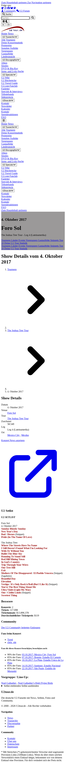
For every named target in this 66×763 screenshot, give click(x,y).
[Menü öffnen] (3, 120)
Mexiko (25, 435)
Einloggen (35, 627)
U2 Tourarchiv (8, 37)
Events (22, 240)
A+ (9, 25)
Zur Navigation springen (39, 2)
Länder (15, 240)
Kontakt (11, 738)
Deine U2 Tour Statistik (15, 243)
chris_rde (11, 642)
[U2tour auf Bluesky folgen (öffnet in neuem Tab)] (12, 8)
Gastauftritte (44, 240)
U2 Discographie (9, 60)
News (11, 33)
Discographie (13, 723)
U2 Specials (7, 75)
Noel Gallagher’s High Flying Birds (35, 683)
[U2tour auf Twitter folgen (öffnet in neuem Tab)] (2, 8)
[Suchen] (32, 17)
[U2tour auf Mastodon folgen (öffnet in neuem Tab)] (15, 8)
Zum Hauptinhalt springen (14, 2)
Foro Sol (11, 413)
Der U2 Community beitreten (15, 627)
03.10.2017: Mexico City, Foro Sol (39, 654)
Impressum (12, 746)
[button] (33, 686)
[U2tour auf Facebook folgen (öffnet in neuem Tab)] (8, 8)
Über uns (11, 741)
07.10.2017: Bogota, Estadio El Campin (41, 657)
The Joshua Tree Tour (18, 330)
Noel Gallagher (9, 683)
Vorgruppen (32, 240)
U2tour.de (6, 100)
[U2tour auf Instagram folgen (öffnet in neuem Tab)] (5, 8)
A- (3, 25)
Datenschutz (13, 744)
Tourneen (6, 240)
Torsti (10, 639)
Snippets (54, 240)
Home (4, 33)
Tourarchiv (12, 720)
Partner (10, 726)
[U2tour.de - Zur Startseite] (12, 30)
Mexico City (13, 435)
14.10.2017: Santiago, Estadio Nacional (41, 665)
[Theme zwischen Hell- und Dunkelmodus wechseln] (5, 21)
